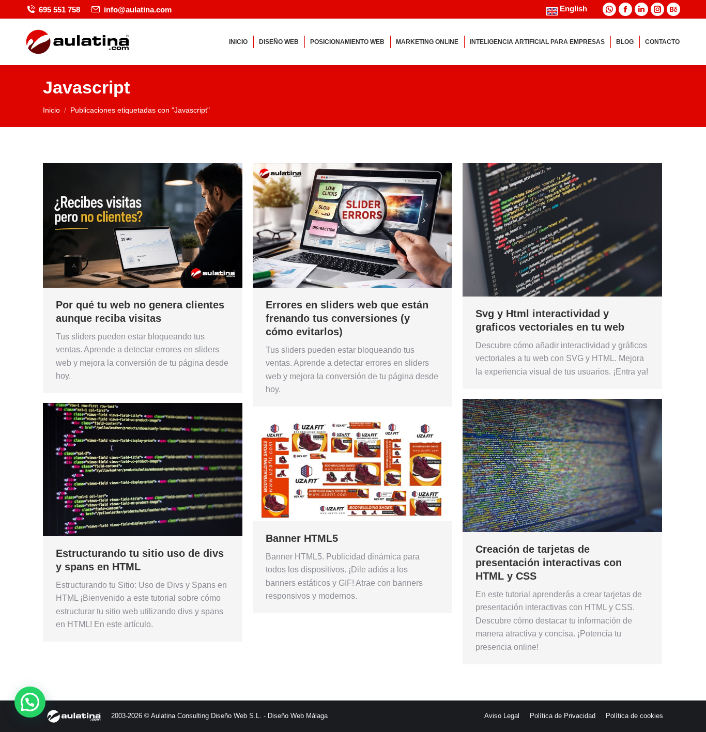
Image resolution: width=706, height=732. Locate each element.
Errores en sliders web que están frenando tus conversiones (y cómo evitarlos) (347, 318)
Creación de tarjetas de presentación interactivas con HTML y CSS (548, 562)
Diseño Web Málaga (298, 716)
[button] (29, 702)
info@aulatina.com (137, 9)
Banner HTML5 (302, 538)
